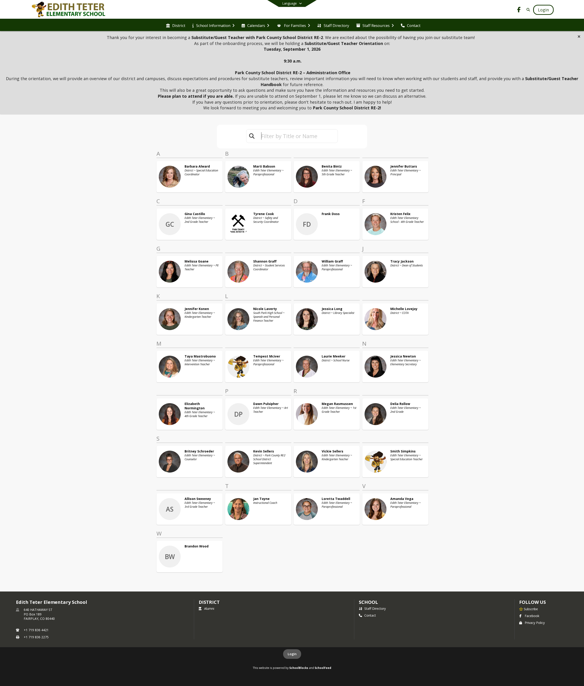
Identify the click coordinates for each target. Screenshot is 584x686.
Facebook (532, 616)
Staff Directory (375, 608)
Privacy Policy (535, 622)
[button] (579, 36)
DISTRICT (209, 602)
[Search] (527, 10)
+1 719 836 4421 (36, 630)
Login (292, 654)
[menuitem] (176, 25)
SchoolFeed (323, 668)
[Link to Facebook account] (519, 10)
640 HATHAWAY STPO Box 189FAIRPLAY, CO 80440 (39, 614)
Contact (370, 615)
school (368, 602)
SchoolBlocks (298, 668)
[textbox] (297, 136)
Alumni (209, 608)
